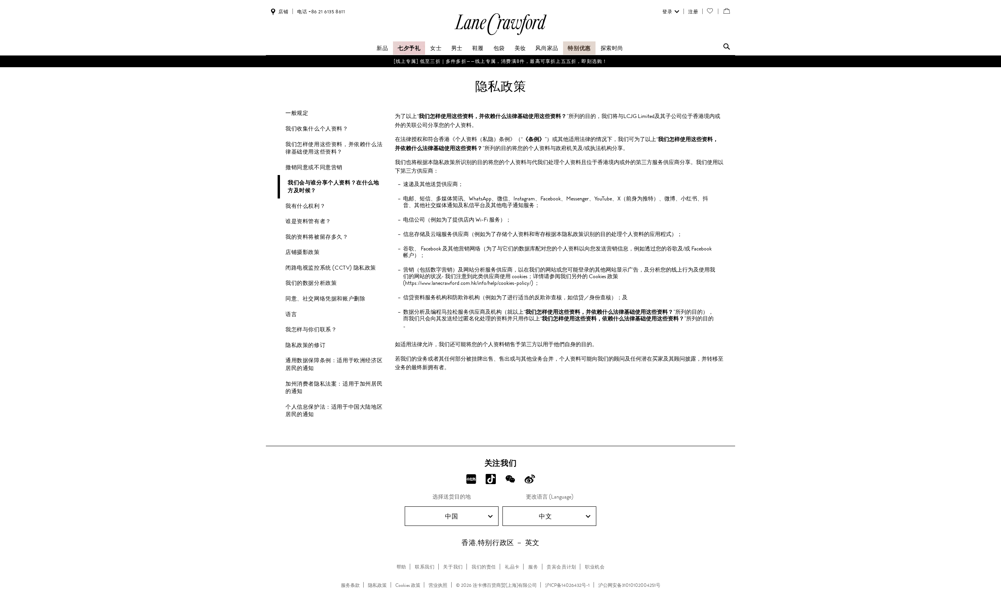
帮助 (401, 566)
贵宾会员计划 (561, 566)
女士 (435, 48)
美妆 (520, 48)
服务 (533, 566)
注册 (693, 11)
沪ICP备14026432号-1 (567, 585)
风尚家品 (546, 48)
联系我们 (424, 566)
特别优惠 (579, 48)
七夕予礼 (409, 48)
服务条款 (350, 585)
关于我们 (453, 566)
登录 (667, 11)
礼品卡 (512, 566)
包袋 (499, 48)
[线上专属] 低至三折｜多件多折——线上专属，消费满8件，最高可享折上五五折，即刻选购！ (501, 61)
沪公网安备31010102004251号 (629, 585)
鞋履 (478, 48)
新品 (382, 48)
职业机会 (595, 566)
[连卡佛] (500, 34)
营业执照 (438, 585)
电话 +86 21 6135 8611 (321, 11)
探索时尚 (612, 48)
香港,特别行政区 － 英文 (500, 543)
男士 (457, 48)
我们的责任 (484, 566)
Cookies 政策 (407, 585)
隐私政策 (377, 585)
